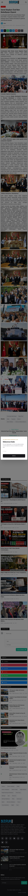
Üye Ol (14, 455)
